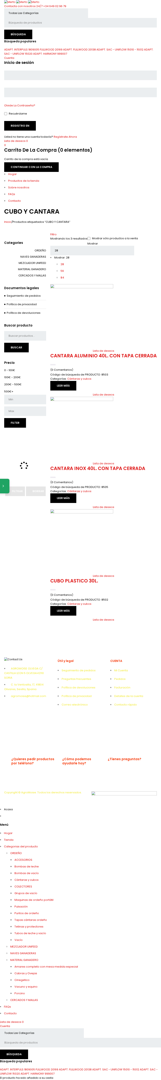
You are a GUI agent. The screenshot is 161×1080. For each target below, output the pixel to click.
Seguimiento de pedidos (24, 296)
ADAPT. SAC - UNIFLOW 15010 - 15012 (119, 50)
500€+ (8, 391)
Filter (15, 423)
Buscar (16, 347)
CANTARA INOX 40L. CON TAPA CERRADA (97, 468)
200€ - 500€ (13, 384)
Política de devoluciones (23, 313)
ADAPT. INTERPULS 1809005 (21, 50)
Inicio (7, 222)
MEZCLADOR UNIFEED (32, 263)
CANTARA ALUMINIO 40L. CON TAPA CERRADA (103, 356)
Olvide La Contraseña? (19, 105)
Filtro (53, 234)
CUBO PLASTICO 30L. (74, 581)
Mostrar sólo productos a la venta (114, 238)
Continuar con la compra (31, 167)
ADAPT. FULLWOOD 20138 (79, 50)
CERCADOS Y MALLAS (32, 275)
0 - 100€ (9, 370)
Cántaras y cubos (79, 379)
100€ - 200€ (12, 377)
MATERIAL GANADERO (32, 269)
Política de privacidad (22, 304)
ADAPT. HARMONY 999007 (50, 54)
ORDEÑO (40, 250)
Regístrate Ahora (65, 137)
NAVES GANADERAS (33, 257)
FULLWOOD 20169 (51, 50)
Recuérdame (17, 114)
